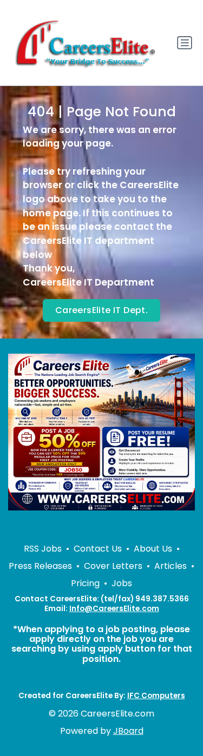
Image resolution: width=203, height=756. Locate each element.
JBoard (128, 731)
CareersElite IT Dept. (101, 310)
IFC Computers (156, 696)
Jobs (122, 583)
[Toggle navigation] (184, 42)
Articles (170, 566)
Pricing (85, 583)
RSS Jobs (43, 548)
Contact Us (98, 548)
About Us (153, 548)
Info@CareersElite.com (114, 609)
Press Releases (40, 566)
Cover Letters (113, 566)
